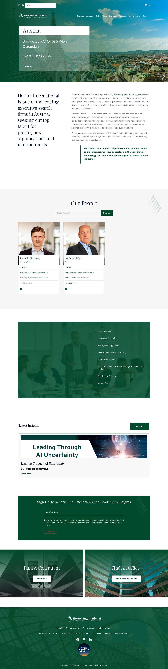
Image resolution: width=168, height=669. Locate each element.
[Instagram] (84, 639)
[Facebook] (77, 639)
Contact (108, 628)
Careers (77, 633)
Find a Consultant (73, 628)
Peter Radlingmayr (30, 258)
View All (139, 426)
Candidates (89, 633)
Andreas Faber (73, 258)
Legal (55, 633)
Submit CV (65, 633)
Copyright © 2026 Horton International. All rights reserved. (84, 665)
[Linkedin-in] (19, 5)
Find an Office (88, 628)
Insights (100, 628)
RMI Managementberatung (125, 94)
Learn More (26, 474)
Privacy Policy (44, 633)
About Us (59, 628)
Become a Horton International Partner (113, 633)
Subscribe (50, 531)
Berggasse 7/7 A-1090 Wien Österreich (45, 44)
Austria (24, 267)
